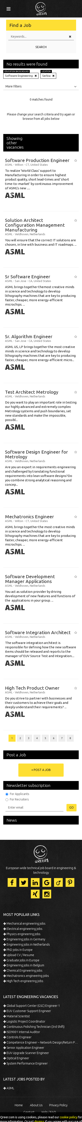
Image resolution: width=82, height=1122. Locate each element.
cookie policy (68, 1117)
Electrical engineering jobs (24, 929)
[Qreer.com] (40, 7)
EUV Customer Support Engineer (28, 1011)
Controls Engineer (18, 1037)
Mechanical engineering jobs (25, 923)
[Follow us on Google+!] (46, 882)
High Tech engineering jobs (24, 981)
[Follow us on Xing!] (35, 894)
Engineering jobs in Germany (25, 939)
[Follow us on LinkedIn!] (35, 882)
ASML (10, 1088)
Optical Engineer (17, 1058)
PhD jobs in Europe (19, 950)
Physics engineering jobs (23, 934)
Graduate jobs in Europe (22, 960)
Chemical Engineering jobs (24, 970)
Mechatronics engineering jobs (27, 976)
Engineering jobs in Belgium (25, 965)
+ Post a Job (41, 770)
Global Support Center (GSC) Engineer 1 (33, 1005)
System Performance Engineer (27, 1063)
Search (41, 47)
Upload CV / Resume (20, 955)
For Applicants (19, 794)
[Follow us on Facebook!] (12, 882)
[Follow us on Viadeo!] (58, 882)
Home (19, 1105)
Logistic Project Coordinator (25, 1021)
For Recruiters (19, 799)
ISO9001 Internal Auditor (23, 1032)
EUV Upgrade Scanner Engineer (27, 1053)
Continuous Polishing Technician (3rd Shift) (35, 1026)
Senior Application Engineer (25, 1047)
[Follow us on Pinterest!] (70, 882)
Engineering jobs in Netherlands (28, 944)
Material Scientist (18, 1016)
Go (71, 807)
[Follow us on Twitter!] (23, 882)
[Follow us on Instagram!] (46, 894)
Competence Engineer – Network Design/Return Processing (42, 1042)
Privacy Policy (58, 1105)
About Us (36, 1105)
